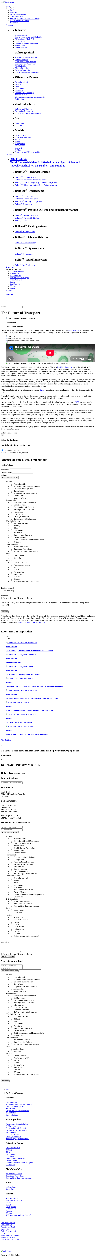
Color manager (6, 1225)
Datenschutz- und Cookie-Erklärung (31, 622)
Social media (15, 284)
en (6, 300)
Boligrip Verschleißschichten (26, 215)
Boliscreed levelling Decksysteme (28, 201)
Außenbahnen (20, 123)
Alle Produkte (45, 162)
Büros (17, 86)
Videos (12, 286)
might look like (73, 330)
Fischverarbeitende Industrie (25, 62)
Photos (12, 288)
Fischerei (18, 148)
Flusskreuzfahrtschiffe (23, 137)
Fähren (17, 142)
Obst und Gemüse (21, 68)
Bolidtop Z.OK (21, 220)
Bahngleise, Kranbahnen (24, 111)
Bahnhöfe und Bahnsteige (24, 93)
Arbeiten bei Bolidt (17, 16)
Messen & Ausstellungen (19, 278)
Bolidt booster (15, 276)
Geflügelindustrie (21, 60)
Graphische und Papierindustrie (26, 43)
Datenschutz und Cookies (10, 1240)
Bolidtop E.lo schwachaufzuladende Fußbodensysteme (36, 185)
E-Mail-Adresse (7, 591)
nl (6, 298)
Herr (5, 465)
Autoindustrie (20, 45)
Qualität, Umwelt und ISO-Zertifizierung (25, 19)
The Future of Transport (12, 450)
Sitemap (4, 1233)
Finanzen (13, 12)
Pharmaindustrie (21, 35)
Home (8, 1089)
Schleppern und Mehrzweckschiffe (28, 152)
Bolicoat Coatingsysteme (25, 232)
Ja (4, 605)
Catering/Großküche (22, 70)
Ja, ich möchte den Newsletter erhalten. (17, 598)
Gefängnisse (19, 99)
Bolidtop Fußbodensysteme (26, 177)
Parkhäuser (19, 91)
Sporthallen (19, 125)
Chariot (42, 390)
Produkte (9, 154)
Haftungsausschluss (8, 1237)
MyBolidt (9, 294)
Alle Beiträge (6, 740)
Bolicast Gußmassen (23, 204)
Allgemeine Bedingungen (10, 1235)
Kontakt (9, 290)
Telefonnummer (7, 588)
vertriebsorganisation (18, 14)
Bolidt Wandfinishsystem (25, 265)
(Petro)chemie (20, 41)
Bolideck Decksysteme (24, 196)
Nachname (5, 470)
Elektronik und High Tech (24, 39)
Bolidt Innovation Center (19, 21)
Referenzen (10, 267)
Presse (12, 282)
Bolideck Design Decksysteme (27, 199)
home (8, 6)
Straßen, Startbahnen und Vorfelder (28, 113)
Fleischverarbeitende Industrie (26, 58)
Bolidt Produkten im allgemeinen (15, 453)
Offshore (18, 150)
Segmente (9, 25)
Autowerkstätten (21, 48)
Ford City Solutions (64, 367)
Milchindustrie (20, 66)
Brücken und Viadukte (23, 109)
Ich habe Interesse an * (10, 477)
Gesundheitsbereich (22, 82)
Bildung (18, 84)
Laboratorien (19, 88)
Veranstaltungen (16, 280)
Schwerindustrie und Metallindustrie (28, 37)
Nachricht (4, 596)
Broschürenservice (8, 1223)
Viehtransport (20, 146)
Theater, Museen (21, 95)
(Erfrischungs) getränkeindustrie (27, 72)
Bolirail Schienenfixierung (25, 243)
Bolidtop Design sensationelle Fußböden (31, 180)
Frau (11, 465)
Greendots (14, 23)
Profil (12, 10)
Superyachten (20, 144)
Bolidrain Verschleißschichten (27, 218)
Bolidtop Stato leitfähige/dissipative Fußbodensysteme (36, 182)
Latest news (14, 273)
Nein (9, 605)
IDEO (77, 402)
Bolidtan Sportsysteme (24, 254)
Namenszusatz (6, 472)
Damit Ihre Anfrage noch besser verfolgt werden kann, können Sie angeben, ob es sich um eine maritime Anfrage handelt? (46, 603)
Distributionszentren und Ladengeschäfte (30, 97)
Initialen (4, 475)
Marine (17, 139)
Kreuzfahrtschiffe (21, 135)
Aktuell (18, 271)
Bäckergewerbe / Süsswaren (25, 64)
